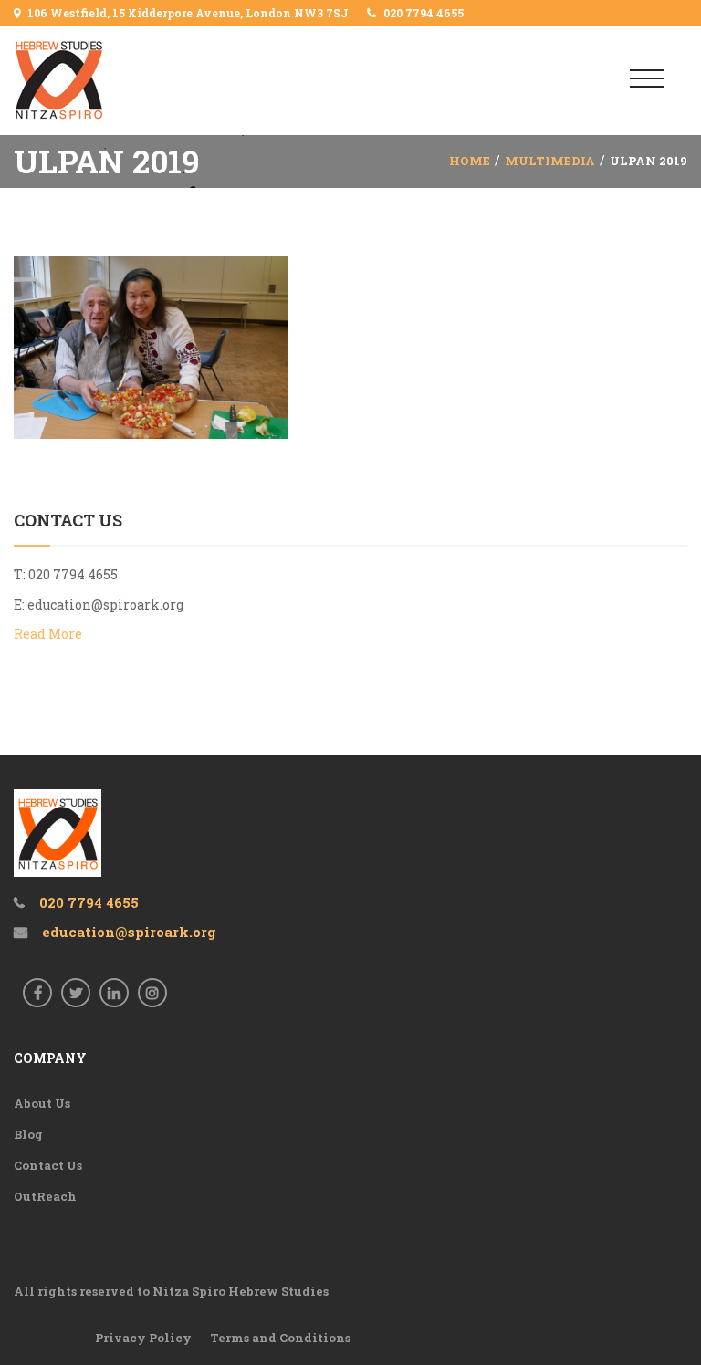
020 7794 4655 (423, 12)
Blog (28, 1134)
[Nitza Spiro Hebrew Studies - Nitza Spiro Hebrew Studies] (89, 80)
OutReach (45, 1196)
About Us (42, 1103)
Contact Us (48, 1165)
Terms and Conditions (280, 1337)
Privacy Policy (143, 1337)
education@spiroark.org (105, 604)
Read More (48, 633)
